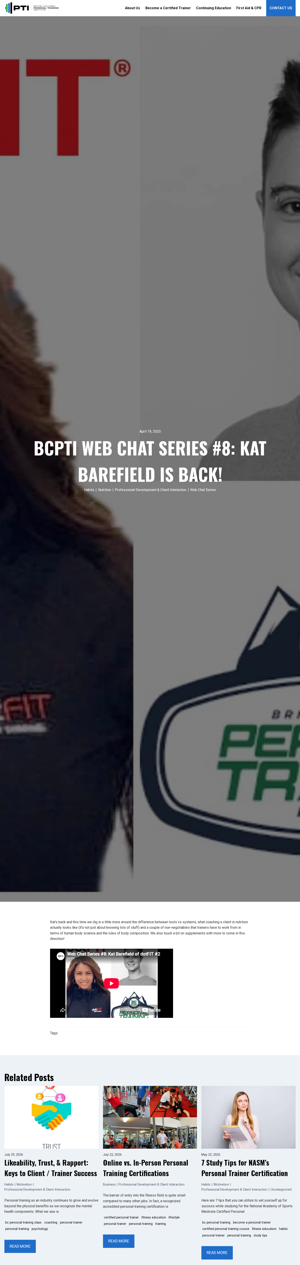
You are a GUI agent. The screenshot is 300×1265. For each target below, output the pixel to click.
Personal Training (17, 1229)
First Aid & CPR (248, 8)
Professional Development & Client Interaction (150, 490)
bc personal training (216, 1222)
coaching (50, 1222)
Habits (89, 490)
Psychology (40, 1229)
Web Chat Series (203, 490)
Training (160, 1224)
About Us (132, 8)
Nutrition (104, 490)
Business (109, 1184)
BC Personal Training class (23, 1222)
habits (283, 1229)
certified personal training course (225, 1229)
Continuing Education (213, 8)
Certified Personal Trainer (121, 1217)
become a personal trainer (252, 1222)
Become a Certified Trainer (168, 8)
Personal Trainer (71, 1222)
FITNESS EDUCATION (153, 1217)
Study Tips (260, 1235)
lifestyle (174, 1217)
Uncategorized (281, 1189)
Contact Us (281, 8)
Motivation (24, 1184)
